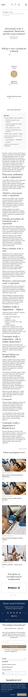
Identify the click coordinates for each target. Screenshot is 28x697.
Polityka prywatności (6, 669)
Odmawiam (12, 694)
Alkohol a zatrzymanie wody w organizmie (13, 121)
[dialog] (14, 690)
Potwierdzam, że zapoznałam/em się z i (15, 650)
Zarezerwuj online (14, 67)
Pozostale (13, 38)
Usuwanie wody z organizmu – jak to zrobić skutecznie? (13, 136)
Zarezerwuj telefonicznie (14, 82)
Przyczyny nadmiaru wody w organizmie (14, 118)
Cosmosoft (8, 142)
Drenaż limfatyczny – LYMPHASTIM (14, 140)
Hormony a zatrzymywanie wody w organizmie (13, 130)
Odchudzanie (13, 37)
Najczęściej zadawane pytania (9, 664)
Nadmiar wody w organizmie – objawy (14, 134)
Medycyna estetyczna (7, 472)
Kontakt (4, 658)
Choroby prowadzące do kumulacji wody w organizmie (14, 124)
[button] (11, 595)
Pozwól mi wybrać (5, 691)
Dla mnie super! (21, 694)
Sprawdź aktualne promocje (14, 96)
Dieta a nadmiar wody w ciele (12, 128)
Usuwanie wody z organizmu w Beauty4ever (12, 145)
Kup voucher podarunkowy (14, 110)
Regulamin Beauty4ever (7, 667)
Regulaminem (14, 651)
